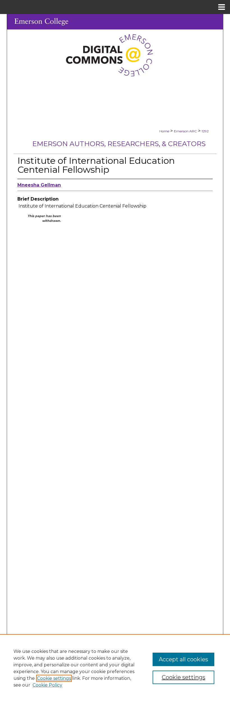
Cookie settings (54, 678)
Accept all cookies (183, 659)
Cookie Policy (47, 685)
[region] (115, 668)
